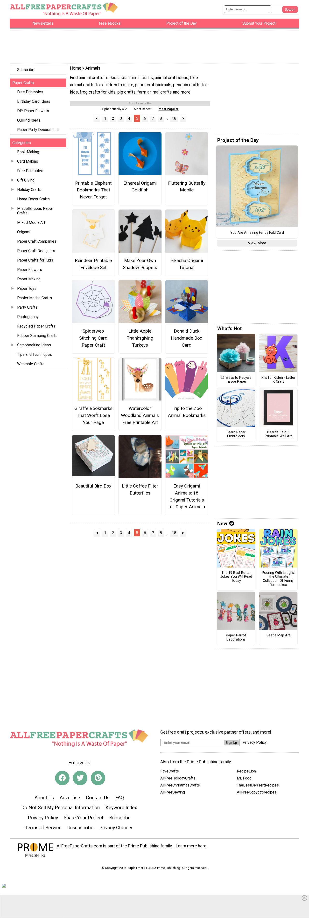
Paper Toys (26, 288)
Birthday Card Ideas (33, 101)
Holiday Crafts (29, 189)
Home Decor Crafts (33, 199)
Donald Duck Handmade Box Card (186, 338)
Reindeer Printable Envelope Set (93, 264)
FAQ (119, 798)
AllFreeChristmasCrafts (180, 785)
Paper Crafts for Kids (35, 260)
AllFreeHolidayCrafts (178, 778)
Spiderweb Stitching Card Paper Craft (93, 338)
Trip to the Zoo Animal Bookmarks (187, 412)
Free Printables (30, 92)
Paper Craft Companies (36, 241)
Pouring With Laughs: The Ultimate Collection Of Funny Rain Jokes (278, 579)
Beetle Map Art (278, 635)
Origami (23, 232)
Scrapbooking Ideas (34, 345)
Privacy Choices (116, 828)
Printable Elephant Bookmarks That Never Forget (93, 190)
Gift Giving (26, 180)
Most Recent (143, 109)
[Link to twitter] (80, 778)
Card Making (27, 161)
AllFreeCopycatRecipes (257, 792)
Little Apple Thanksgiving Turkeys (140, 338)
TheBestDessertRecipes (258, 785)
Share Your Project (84, 818)
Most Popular (169, 109)
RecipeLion (246, 771)
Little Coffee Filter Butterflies (140, 489)
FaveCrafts (169, 771)
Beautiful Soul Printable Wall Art (278, 434)
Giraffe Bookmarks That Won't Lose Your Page (93, 415)
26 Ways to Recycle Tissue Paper (236, 380)
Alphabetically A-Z (114, 109)
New (222, 523)
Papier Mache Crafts (34, 298)
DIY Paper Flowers (33, 111)
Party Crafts (27, 307)
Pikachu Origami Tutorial (186, 264)
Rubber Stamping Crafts (37, 335)
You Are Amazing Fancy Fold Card (257, 233)
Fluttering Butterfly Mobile (186, 186)
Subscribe (25, 69)
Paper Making (29, 279)
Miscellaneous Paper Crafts (35, 210)
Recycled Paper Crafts (36, 326)
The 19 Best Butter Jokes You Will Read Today (236, 577)
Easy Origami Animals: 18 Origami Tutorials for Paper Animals (186, 496)
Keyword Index (121, 807)
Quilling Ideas (28, 120)
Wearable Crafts (30, 364)
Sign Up (231, 742)
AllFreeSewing (172, 792)
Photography (28, 316)
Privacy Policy (43, 818)
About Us (44, 798)
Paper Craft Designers (36, 250)
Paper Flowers (29, 269)
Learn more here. (191, 846)
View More (257, 243)
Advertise (70, 798)
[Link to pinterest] (98, 778)
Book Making (28, 152)
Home (75, 68)
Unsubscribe (80, 828)
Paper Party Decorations (38, 129)
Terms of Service (43, 828)
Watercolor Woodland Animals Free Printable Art (140, 415)
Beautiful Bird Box (93, 486)
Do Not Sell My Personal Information (60, 807)
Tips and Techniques (34, 354)
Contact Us (97, 798)
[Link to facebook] (62, 778)
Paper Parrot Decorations (236, 637)
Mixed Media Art (31, 222)
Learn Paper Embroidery (236, 434)
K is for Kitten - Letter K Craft (278, 380)
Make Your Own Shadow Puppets (140, 264)
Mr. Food (244, 778)
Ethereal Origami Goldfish (140, 186)
